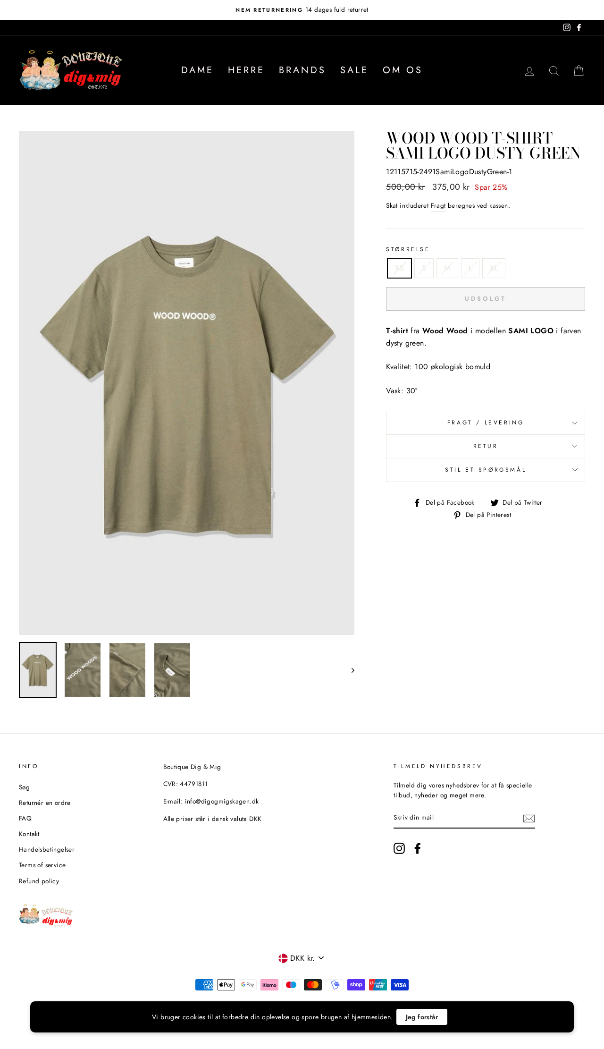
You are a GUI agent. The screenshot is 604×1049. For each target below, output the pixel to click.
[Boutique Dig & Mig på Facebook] (417, 848)
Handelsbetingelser (47, 849)
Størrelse (408, 249)
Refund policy (39, 881)
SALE (354, 70)
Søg (24, 787)
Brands (302, 70)
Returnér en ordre (45, 802)
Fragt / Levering (485, 422)
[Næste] (348, 670)
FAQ (25, 818)
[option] (302, 10)
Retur (485, 446)
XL (494, 267)
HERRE (246, 70)
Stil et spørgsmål (485, 469)
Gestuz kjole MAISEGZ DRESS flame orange (123, 1022)
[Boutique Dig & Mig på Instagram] (399, 848)
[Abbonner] (529, 818)
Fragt (438, 205)
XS (399, 267)
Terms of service (42, 865)
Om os (403, 70)
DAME (197, 70)
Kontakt (29, 833)
